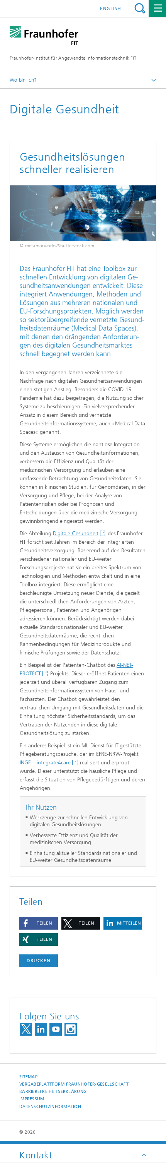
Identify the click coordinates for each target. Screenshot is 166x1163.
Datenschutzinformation (50, 1106)
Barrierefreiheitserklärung (52, 1091)
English (110, 8)
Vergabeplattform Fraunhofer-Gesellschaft (74, 1084)
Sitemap (28, 1076)
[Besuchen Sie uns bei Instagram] (70, 1029)
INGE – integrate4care (45, 762)
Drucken (39, 960)
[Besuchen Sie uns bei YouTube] (55, 1029)
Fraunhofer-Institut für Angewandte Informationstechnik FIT (73, 58)
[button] (38, 923)
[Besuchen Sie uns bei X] (26, 1029)
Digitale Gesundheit (75, 533)
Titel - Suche (140, 8)
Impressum (31, 1098)
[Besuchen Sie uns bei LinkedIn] (41, 1029)
